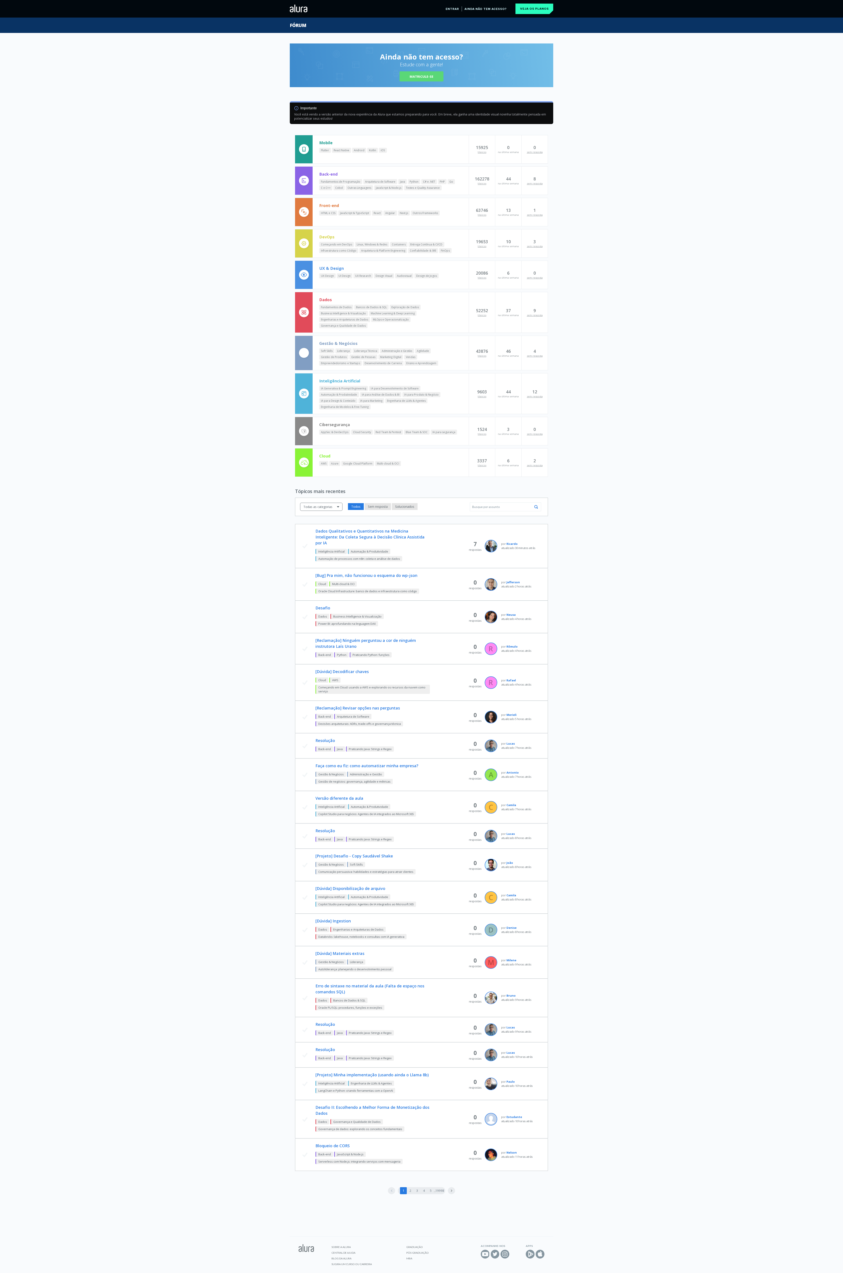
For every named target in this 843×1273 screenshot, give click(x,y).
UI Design (345, 276)
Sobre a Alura (341, 1247)
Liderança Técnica (365, 351)
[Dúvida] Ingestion (333, 921)
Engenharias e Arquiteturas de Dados (344, 319)
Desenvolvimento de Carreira (383, 363)
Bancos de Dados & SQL (371, 307)
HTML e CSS (328, 213)
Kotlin (372, 150)
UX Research (363, 276)
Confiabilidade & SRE (423, 250)
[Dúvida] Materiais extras (339, 953)
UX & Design (331, 268)
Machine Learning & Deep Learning (393, 313)
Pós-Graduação (417, 1252)
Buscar (536, 507)
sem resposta (535, 152)
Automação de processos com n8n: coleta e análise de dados (359, 559)
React (377, 213)
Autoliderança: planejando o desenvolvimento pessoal (354, 969)
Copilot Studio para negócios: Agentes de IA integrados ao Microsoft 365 (366, 814)
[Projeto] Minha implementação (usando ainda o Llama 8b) (372, 1074)
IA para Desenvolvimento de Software (395, 388)
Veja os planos (534, 8)
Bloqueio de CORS (332, 1145)
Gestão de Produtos (334, 357)
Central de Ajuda (343, 1252)
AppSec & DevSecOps (334, 432)
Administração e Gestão (397, 351)
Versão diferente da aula (339, 798)
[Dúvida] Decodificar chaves (342, 671)
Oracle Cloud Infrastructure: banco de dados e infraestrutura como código (367, 591)
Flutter (325, 150)
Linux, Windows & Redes (372, 244)
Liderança (343, 351)
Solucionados (404, 506)
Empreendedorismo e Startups (340, 363)
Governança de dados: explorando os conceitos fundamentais (360, 1129)
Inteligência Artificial (339, 381)
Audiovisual (404, 276)
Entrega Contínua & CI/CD (426, 244)
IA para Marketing (371, 401)
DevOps (326, 236)
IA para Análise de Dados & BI (381, 394)
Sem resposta (378, 506)
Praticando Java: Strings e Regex (370, 749)
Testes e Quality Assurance (423, 188)
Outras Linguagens (359, 188)
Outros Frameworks (425, 213)
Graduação (414, 1247)
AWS (323, 463)
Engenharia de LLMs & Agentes (406, 401)
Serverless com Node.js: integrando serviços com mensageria (359, 1161)
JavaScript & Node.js (388, 188)
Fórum (298, 25)
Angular (390, 213)
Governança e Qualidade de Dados (343, 326)
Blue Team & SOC (417, 432)
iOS (383, 150)
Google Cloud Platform (357, 463)
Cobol (339, 188)
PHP (442, 182)
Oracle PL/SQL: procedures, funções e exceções (350, 1008)
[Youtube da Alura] (485, 1254)
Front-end (329, 205)
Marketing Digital (391, 357)
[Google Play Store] (530, 1254)
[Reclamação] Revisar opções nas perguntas (357, 708)
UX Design (327, 276)
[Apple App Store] (540, 1254)
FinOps (445, 250)
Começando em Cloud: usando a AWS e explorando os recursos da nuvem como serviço (371, 689)
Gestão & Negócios (338, 343)
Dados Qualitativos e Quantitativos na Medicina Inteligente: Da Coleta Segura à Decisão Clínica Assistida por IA (370, 537)
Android (359, 150)
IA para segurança (444, 432)
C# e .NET (429, 182)
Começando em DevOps (336, 244)
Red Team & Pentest (388, 432)
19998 (439, 1190)
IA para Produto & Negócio (421, 394)
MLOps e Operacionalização (391, 319)
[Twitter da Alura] (495, 1254)
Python (414, 182)
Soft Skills (327, 351)
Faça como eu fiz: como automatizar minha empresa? (366, 765)
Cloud (324, 456)
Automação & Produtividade (339, 394)
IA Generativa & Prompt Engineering (343, 388)
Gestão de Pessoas (363, 357)
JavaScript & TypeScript (354, 213)
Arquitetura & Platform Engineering (383, 250)
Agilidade (423, 351)
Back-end (328, 174)
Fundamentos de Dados (336, 307)
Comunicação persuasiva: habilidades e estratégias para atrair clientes (365, 872)
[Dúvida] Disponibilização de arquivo (350, 888)
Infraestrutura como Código (339, 250)
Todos (355, 506)
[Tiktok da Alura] (514, 1254)
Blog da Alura (341, 1258)
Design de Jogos (426, 276)
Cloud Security (362, 432)
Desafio (322, 607)
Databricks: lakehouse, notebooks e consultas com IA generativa (361, 937)
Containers (399, 244)
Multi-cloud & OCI (388, 463)
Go (451, 182)
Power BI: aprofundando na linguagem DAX (347, 624)
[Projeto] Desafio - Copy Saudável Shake (354, 856)
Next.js (404, 213)
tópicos (482, 152)
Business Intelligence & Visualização (343, 313)
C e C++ (326, 188)
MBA (409, 1258)
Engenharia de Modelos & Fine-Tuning (345, 407)
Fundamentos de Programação (340, 182)
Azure (335, 463)
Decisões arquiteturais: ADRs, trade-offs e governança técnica (359, 724)
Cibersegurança (334, 424)
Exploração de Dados (405, 307)
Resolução (325, 740)
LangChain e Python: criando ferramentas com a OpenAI (355, 1091)
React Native (341, 150)
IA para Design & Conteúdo (338, 401)
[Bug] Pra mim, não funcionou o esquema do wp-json (366, 575)
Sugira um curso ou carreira (351, 1264)
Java (402, 182)
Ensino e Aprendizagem (421, 363)
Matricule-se (421, 76)
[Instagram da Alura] (505, 1254)
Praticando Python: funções (371, 655)
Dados (325, 299)
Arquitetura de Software (380, 182)
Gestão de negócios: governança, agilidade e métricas (354, 781)
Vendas (410, 357)
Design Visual (384, 276)
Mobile (326, 142)
